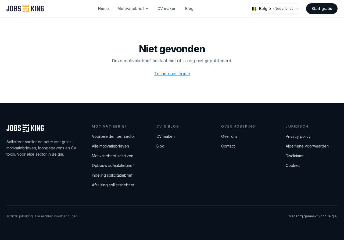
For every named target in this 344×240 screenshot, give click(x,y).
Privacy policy (298, 136)
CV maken (167, 8)
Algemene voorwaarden (307, 146)
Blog (189, 8)
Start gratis (321, 8)
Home (103, 8)
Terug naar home (172, 73)
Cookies (293, 165)
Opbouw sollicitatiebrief (113, 165)
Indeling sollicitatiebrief (112, 175)
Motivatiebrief (130, 8)
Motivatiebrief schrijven (112, 155)
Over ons (229, 136)
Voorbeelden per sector (113, 136)
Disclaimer (295, 155)
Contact (228, 146)
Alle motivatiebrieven (110, 146)
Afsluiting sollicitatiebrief (113, 185)
